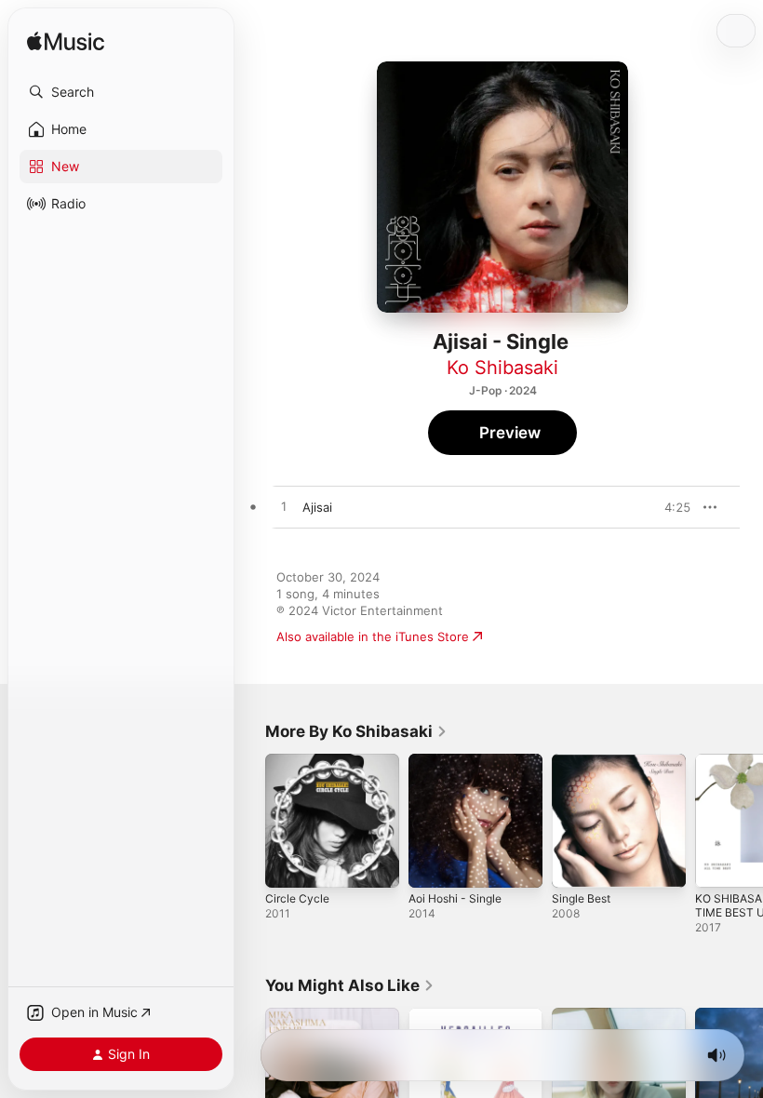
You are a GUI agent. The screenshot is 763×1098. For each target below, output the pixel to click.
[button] (120, 92)
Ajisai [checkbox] (317, 507)
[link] (356, 731)
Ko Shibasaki (502, 367)
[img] (65, 42)
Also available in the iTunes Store (372, 636)
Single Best (581, 898)
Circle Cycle (297, 898)
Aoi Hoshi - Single (455, 898)
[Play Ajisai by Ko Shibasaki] (283, 507)
